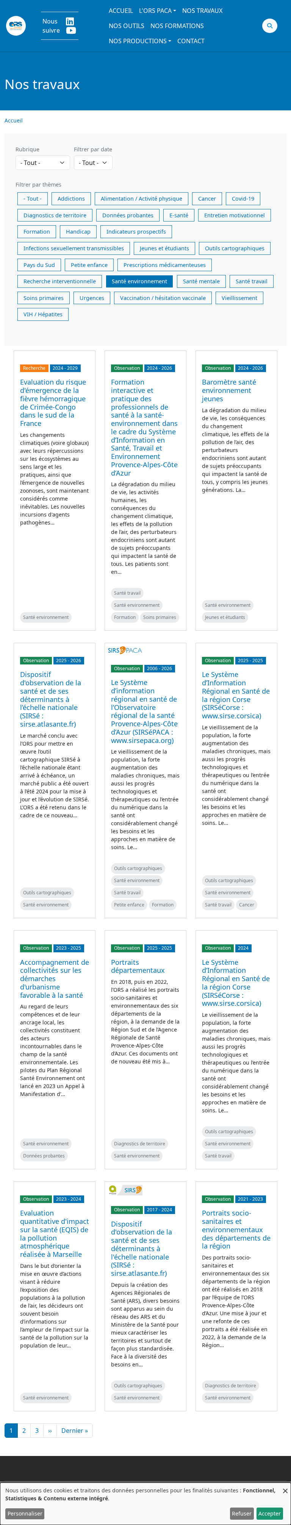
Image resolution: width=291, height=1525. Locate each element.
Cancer (207, 198)
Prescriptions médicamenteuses (165, 265)
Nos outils (126, 26)
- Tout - (32, 198)
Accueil (121, 10)
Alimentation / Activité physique (141, 198)
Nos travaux (202, 10)
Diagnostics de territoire (54, 215)
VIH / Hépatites (43, 314)
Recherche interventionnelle (59, 281)
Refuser (242, 1513)
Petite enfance (89, 265)
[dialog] (145, 1504)
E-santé (178, 215)
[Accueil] (16, 26)
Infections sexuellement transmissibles (73, 248)
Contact (191, 41)
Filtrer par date (93, 149)
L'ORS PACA (155, 10)
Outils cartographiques (234, 248)
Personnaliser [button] (25, 1513)
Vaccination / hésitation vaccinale (163, 298)
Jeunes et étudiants (164, 248)
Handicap (78, 231)
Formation (36, 231)
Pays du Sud (39, 265)
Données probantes (127, 215)
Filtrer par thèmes (38, 184)
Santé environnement (139, 281)
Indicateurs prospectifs (136, 231)
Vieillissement (239, 298)
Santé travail (252, 281)
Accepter (269, 1513)
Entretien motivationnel (234, 215)
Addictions (71, 198)
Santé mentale (201, 281)
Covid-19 (243, 198)
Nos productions (138, 41)
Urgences (92, 298)
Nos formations (177, 26)
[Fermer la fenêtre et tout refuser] (285, 1487)
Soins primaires (43, 298)
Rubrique (27, 149)
